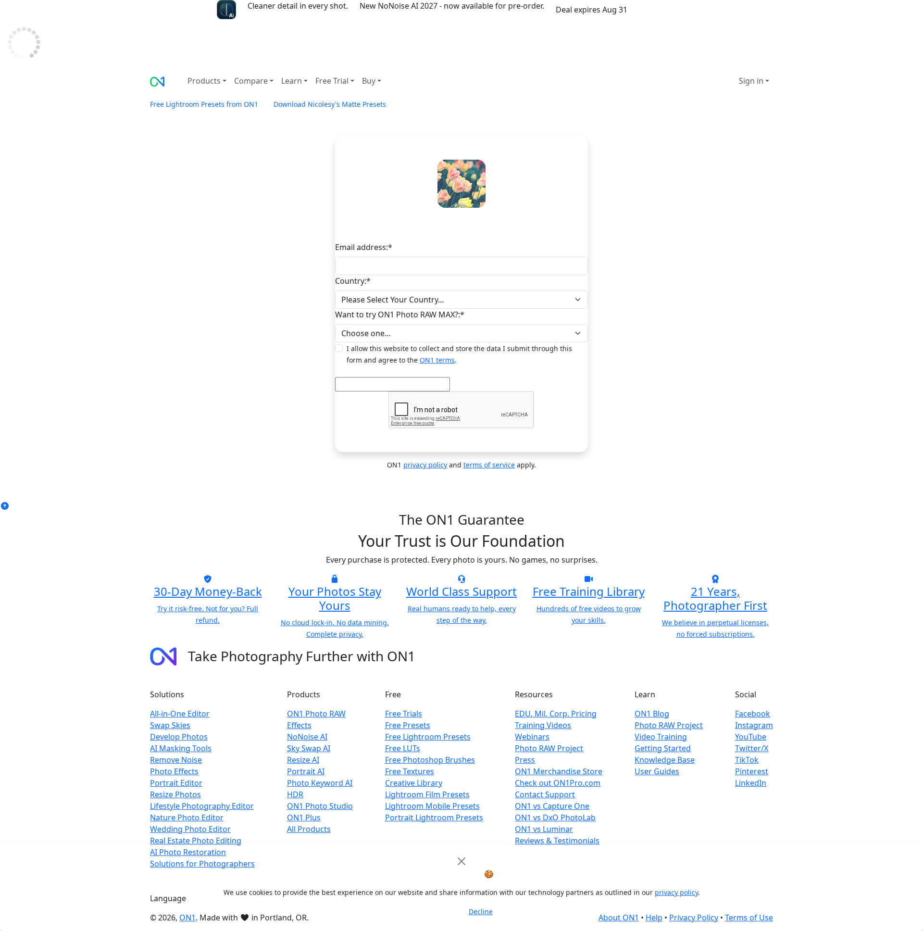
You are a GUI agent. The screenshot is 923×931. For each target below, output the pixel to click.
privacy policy (676, 892)
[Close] (461, 861)
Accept (446, 912)
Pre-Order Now (668, 9)
